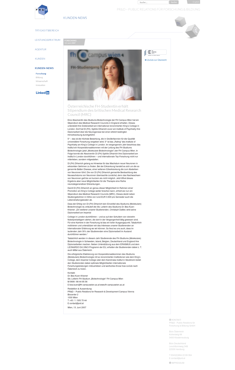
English (196, 2)
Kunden (40, 58)
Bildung (39, 77)
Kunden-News (44, 68)
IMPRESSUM (178, 362)
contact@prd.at (178, 358)
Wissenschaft (42, 81)
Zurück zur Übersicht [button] (157, 59)
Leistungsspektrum (47, 39)
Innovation (40, 85)
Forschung (41, 73)
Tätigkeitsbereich (47, 30)
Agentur (40, 49)
